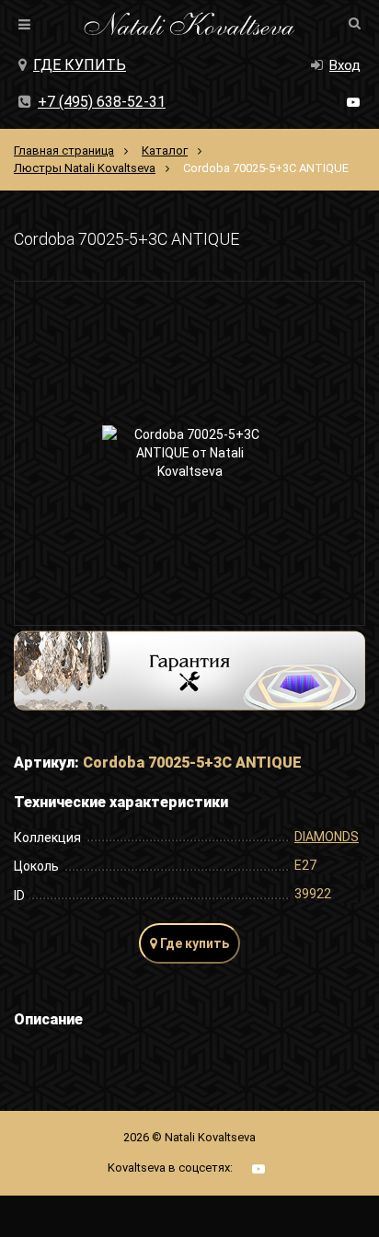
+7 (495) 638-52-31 (102, 101)
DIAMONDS (326, 836)
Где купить (79, 65)
